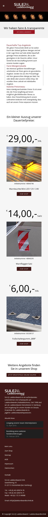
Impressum (9, 464)
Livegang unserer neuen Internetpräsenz (21, 423)
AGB (6, 459)
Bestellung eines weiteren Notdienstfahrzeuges (16, 432)
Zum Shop (24, 194)
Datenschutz (9, 468)
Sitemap (8, 455)
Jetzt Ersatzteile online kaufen (22, 375)
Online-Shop (30, 79)
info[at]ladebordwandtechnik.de (21, 500)
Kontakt (8, 475)
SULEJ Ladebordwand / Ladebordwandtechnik (29, 514)
